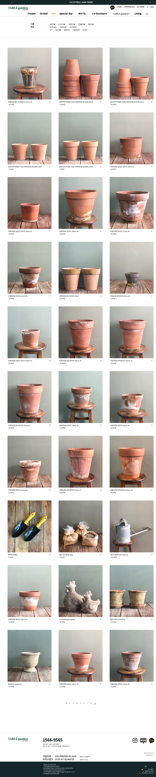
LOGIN (119, 7)
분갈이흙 (58, 30)
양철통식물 (81, 24)
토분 (32, 27)
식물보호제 (76, 30)
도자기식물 (61, 24)
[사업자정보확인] (68, 768)
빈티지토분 (73, 27)
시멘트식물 (71, 24)
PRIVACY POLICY (148, 753)
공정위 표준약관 (149, 771)
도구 (51, 30)
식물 (32, 24)
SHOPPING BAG (129, 7)
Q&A (152, 7)
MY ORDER (140, 7)
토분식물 (52, 24)
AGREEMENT (149, 755)
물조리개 (67, 30)
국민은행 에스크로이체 (147, 773)
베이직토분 (53, 27)
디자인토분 (63, 27)
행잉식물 (91, 24)
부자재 (85, 30)
